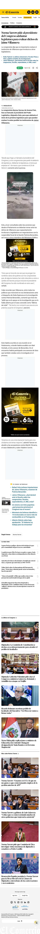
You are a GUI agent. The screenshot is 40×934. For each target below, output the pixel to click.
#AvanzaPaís (28, 263)
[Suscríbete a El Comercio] (33, 12)
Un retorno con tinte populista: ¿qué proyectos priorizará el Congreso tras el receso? (23, 507)
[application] (6, 502)
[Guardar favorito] (33, 68)
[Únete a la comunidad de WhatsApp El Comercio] (20, 68)
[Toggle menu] (3, 12)
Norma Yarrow (17, 534)
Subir (18, 921)
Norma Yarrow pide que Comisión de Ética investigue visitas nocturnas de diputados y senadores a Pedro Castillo (18, 846)
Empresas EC (27, 17)
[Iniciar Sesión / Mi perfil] (37, 12)
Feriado (14, 17)
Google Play (25, 895)
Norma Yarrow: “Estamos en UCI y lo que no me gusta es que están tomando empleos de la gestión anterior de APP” (19, 782)
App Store (15, 895)
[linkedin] (25, 902)
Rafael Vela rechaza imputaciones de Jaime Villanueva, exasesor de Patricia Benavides (25, 489)
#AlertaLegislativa (5, 263)
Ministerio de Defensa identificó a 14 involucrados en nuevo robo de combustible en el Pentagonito (24, 515)
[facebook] (12, 902)
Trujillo (35, 17)
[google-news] (28, 902)
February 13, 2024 (23, 267)
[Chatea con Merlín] (29, 12)
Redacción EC (8, 105)
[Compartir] (37, 68)
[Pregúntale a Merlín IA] (36, 923)
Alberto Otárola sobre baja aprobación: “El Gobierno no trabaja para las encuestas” (22, 522)
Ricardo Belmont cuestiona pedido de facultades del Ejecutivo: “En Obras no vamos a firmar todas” (19, 710)
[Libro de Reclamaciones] (24, 907)
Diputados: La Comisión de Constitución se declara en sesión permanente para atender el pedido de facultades (19, 647)
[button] (6, 503)
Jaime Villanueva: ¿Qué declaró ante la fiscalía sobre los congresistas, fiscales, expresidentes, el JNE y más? (24, 498)
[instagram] (18, 902)
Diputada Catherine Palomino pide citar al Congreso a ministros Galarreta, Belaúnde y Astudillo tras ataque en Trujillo (18, 678)
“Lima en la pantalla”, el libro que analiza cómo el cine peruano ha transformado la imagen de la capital (17, 577)
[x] (15, 902)
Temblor (20, 17)
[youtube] (22, 902)
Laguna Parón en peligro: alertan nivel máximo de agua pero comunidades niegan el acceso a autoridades (17, 546)
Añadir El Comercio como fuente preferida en (20, 26)
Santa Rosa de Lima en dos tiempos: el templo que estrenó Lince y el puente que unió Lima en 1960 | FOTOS (18, 561)
